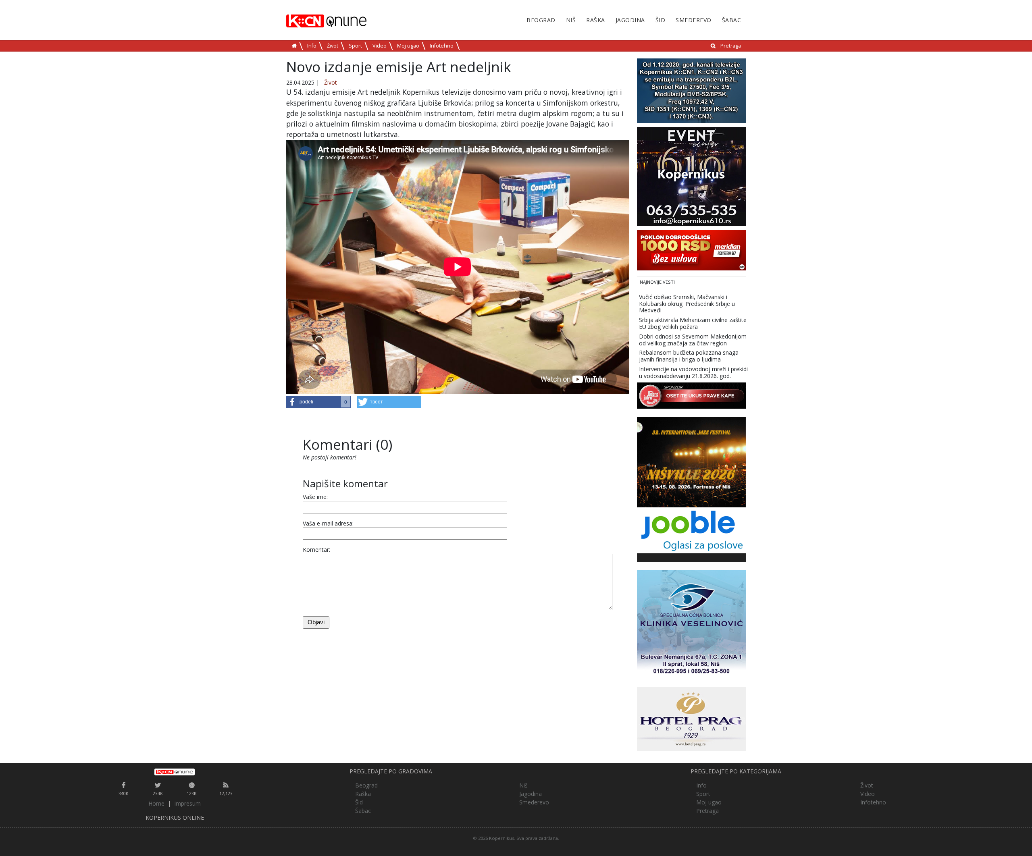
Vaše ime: (315, 497)
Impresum (187, 803)
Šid (660, 20)
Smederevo (694, 20)
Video (379, 45)
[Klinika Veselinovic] (691, 623)
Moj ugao (408, 45)
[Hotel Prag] (691, 718)
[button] (318, 402)
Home (156, 803)
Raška (595, 20)
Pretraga (730, 45)
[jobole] (691, 529)
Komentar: (316, 549)
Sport (355, 45)
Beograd (541, 20)
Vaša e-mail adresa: (328, 523)
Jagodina (630, 20)
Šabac (731, 20)
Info (311, 45)
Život (332, 45)
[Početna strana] (174, 772)
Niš (571, 20)
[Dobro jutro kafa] (691, 395)
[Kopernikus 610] (691, 176)
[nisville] (691, 461)
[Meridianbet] (691, 249)
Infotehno (442, 45)
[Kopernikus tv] (691, 90)
